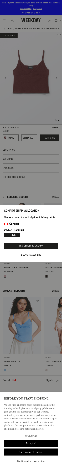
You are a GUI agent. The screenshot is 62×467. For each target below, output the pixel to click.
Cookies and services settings (31, 461)
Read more (31, 436)
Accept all (31, 443)
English (12, 235)
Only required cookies (31, 452)
